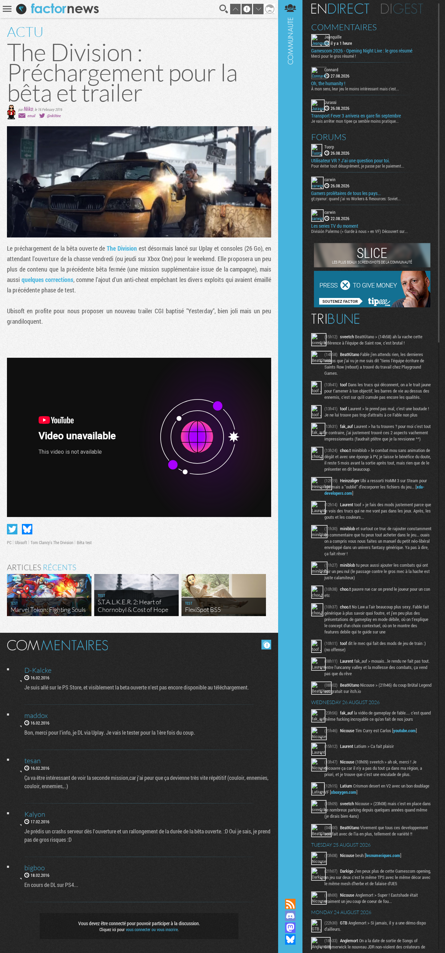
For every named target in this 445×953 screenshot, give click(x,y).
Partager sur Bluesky (27, 529)
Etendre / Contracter (290, 892)
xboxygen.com (343, 792)
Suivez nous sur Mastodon (290, 927)
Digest (402, 8)
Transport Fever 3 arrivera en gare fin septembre (356, 116)
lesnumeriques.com (383, 855)
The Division (122, 248)
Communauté (290, 442)
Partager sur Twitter (12, 529)
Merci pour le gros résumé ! (333, 56)
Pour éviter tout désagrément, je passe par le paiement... (357, 166)
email (31, 115)
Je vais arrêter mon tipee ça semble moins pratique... (355, 121)
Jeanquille (332, 37)
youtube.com (404, 730)
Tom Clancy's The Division (52, 542)
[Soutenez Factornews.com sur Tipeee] (372, 305)
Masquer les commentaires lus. (266, 644)
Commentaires (344, 27)
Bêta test (84, 542)
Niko (28, 108)
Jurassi (330, 102)
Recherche (224, 9)
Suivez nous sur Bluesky (290, 939)
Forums (328, 137)
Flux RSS (290, 904)
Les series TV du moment (334, 226)
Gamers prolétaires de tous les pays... (346, 193)
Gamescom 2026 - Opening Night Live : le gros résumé (361, 51)
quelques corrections (48, 279)
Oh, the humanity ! (328, 83)
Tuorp (329, 147)
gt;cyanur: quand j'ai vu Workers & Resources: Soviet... (356, 198)
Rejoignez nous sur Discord (290, 916)
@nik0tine (54, 115)
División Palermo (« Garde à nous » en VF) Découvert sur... (359, 231)
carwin (329, 179)
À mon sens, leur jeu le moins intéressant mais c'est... (355, 88)
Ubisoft (21, 542)
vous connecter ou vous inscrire (152, 929)
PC (9, 542)
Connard (331, 69)
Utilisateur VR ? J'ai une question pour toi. (350, 160)
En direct (340, 8)
